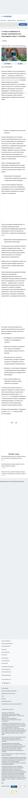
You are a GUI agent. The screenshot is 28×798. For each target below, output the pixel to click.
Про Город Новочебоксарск (7, 643)
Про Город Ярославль (6, 646)
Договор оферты (5, 688)
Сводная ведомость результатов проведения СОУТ (12, 703)
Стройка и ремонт (11, 20)
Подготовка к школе (21, 20)
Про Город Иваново (6, 652)
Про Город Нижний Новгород (8, 666)
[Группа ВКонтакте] (3, 683)
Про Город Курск (5, 658)
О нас (3, 696)
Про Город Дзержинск (6, 669)
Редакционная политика (6, 701)
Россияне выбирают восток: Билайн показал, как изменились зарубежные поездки (13, 458)
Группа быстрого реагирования (10, 80)
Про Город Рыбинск (6, 660)
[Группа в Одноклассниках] (5, 683)
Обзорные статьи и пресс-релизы (8, 693)
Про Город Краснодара (6, 675)
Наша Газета (4, 649)
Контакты (4, 698)
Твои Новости (4, 654)
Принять (23, 24)
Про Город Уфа (5, 663)
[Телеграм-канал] (7, 64)
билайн (4, 41)
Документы (3, 20)
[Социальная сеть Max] (20, 64)
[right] (26, 20)
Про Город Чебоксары (6, 640)
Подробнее (4, 751)
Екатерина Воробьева (19, 46)
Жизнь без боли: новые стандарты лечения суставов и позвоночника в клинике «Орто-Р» (13, 473)
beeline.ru (9, 411)
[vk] (12, 423)
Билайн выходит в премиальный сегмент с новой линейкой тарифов (12, 465)
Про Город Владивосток (6, 671)
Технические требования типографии (9, 690)
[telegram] (16, 423)
